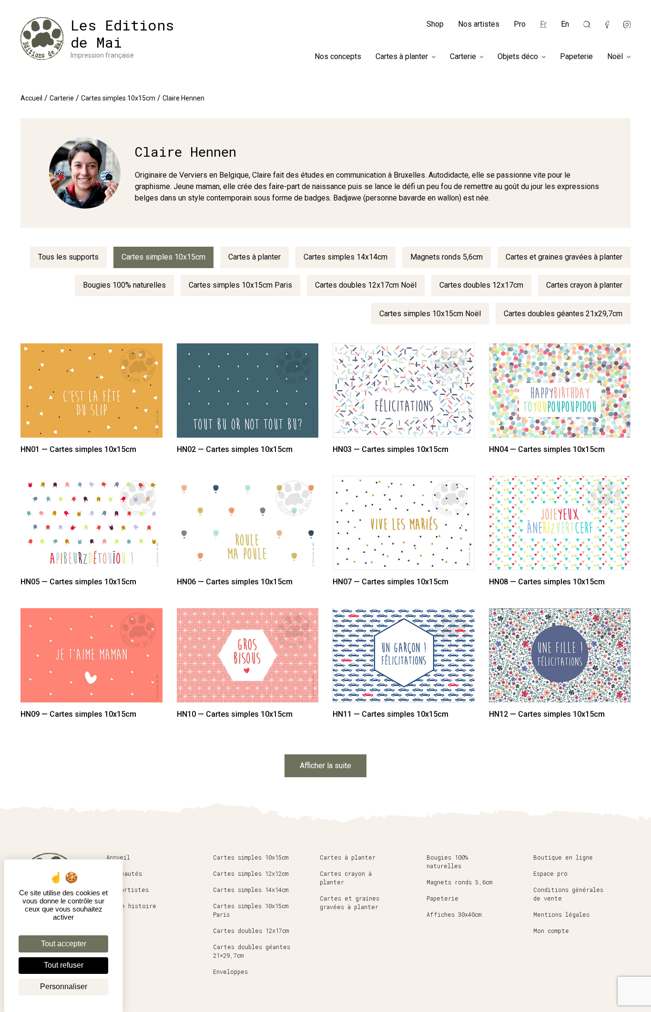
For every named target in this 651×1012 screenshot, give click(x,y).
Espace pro (550, 873)
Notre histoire (131, 906)
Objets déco (518, 56)
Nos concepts (338, 56)
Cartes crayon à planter (584, 285)
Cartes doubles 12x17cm (481, 285)
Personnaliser (63, 986)
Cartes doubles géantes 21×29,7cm (251, 951)
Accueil (31, 98)
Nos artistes (478, 24)
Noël (615, 56)
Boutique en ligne (563, 857)
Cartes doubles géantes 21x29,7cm (563, 313)
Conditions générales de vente (568, 894)
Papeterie (576, 56)
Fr (543, 24)
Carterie (463, 56)
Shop (435, 24)
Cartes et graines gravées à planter (564, 256)
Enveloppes (230, 971)
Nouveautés (124, 873)
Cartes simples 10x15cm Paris (240, 285)
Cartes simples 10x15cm (118, 98)
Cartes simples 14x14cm (345, 256)
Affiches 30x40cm (454, 914)
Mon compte (551, 930)
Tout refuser (63, 965)
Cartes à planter (402, 56)
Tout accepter (63, 944)
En (565, 24)
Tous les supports (68, 256)
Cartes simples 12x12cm (250, 873)
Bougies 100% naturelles (124, 285)
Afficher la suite (325, 765)
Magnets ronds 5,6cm (446, 256)
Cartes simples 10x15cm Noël (430, 313)
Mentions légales (561, 914)
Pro (520, 24)
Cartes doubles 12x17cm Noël (366, 285)
